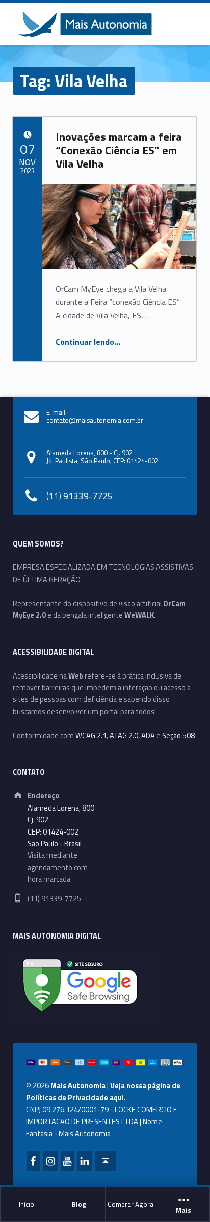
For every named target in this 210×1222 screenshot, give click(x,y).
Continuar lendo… (88, 341)
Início (26, 1204)
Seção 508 (178, 735)
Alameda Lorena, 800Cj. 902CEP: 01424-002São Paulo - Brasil (61, 825)
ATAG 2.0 (124, 735)
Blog (79, 1204)
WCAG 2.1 (91, 735)
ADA (148, 735)
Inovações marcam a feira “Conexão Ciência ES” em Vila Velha (119, 150)
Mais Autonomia (78, 1085)
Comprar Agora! (131, 1204)
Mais (183, 1211)
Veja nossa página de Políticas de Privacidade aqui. (103, 1091)
